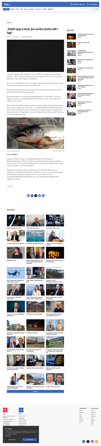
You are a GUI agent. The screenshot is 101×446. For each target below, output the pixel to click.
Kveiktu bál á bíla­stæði (32, 333)
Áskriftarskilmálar (23, 423)
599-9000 (7, 425)
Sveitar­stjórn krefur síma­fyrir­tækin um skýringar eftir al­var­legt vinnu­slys (54, 351)
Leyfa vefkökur (29, 439)
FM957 (92, 422)
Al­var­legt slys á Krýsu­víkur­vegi (34, 314)
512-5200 (23, 416)
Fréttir (80, 410)
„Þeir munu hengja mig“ (84, 42)
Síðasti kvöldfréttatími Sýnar (14, 228)
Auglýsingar (21, 418)
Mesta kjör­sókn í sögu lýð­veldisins (35, 368)
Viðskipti (81, 412)
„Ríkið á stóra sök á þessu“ (32, 228)
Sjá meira (35, 391)
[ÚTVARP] (91, 9)
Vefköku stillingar (12, 439)
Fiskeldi (10, 186)
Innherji (93, 410)
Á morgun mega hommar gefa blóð (15, 243)
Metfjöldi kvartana (11, 260)
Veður (92, 418)
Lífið (80, 416)
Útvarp (80, 422)
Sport (80, 414)
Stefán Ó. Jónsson (11, 36)
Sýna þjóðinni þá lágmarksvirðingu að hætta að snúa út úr (85, 52)
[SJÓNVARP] (88, 9)
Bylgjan (92, 420)
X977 (92, 423)
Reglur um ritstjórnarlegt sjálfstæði (8, 417)
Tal (91, 425)
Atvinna (92, 414)
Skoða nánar (7, 435)
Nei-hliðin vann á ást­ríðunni (53, 386)
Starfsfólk (21, 425)
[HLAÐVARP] (85, 9)
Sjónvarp (81, 420)
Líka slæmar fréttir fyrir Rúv (53, 228)
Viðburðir (93, 416)
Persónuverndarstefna (8, 419)
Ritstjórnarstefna (23, 421)
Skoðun (81, 418)
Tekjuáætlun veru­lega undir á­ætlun (35, 243)
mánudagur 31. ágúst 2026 (79, 4)
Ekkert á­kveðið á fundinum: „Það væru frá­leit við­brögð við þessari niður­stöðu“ (34, 262)
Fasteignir (93, 412)
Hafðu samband (22, 420)
